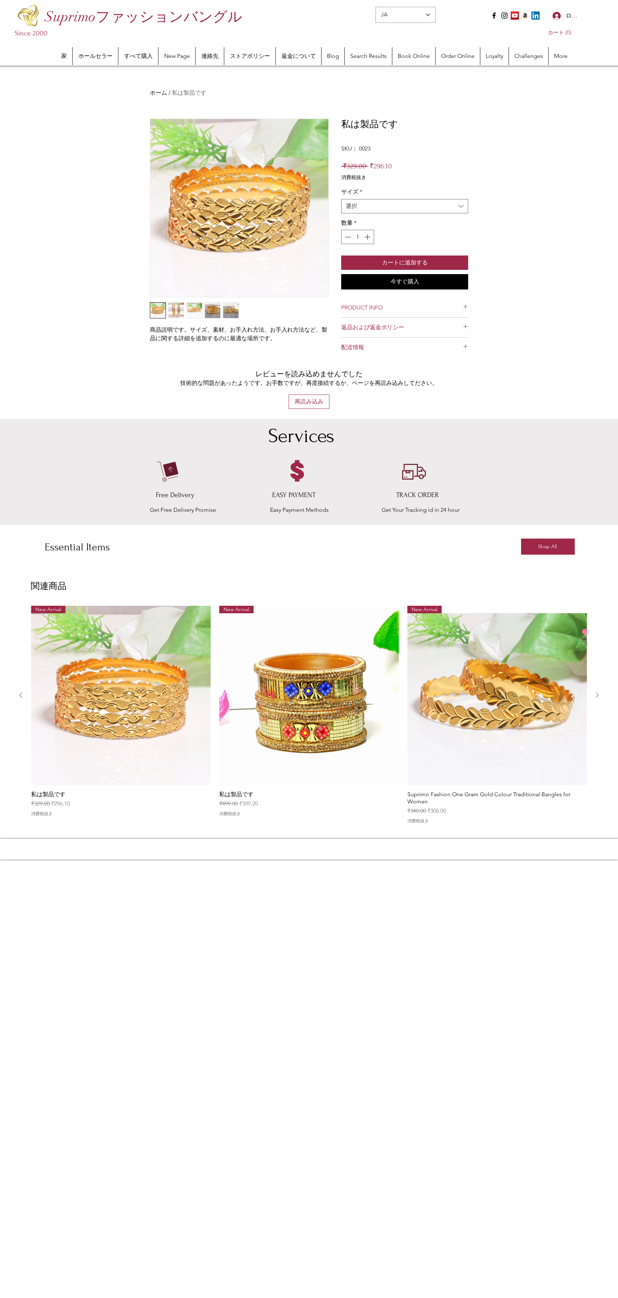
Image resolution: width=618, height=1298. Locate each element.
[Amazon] (525, 15)
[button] (558, 32)
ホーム (158, 92)
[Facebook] (494, 15)
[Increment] (368, 237)
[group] (309, 714)
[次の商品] (597, 695)
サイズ (351, 191)
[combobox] (404, 206)
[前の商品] (20, 695)
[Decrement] (347, 237)
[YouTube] (515, 15)
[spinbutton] (357, 237)
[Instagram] (504, 15)
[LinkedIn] (535, 15)
